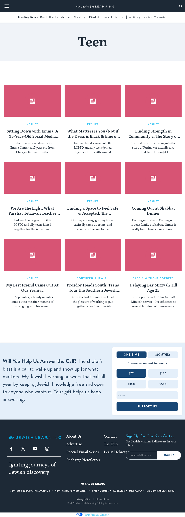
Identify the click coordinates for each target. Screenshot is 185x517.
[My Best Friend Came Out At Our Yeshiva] (32, 255)
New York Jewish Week (71, 490)
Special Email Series (82, 452)
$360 (131, 384)
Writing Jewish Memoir (147, 17)
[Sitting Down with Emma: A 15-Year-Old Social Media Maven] (32, 101)
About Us (74, 436)
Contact (110, 436)
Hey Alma (135, 490)
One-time (131, 355)
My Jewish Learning (161, 490)
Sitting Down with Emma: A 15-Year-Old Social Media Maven (32, 134)
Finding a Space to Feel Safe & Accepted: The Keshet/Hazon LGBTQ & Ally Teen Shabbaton (92, 211)
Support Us (147, 406)
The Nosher (100, 490)
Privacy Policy (83, 499)
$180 (163, 373)
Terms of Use (102, 499)
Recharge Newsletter (83, 460)
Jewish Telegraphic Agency (30, 490)
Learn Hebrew (115, 452)
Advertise (74, 444)
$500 (163, 384)
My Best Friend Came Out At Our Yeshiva (32, 288)
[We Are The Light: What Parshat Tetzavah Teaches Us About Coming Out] (32, 178)
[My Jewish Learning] (35, 440)
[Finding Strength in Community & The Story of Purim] (153, 101)
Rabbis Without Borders (153, 278)
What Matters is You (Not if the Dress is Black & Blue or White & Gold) (93, 134)
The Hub (111, 444)
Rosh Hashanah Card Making (62, 17)
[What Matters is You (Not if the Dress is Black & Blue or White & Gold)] (92, 101)
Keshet (32, 124)
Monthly (162, 355)
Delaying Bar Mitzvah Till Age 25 (153, 288)
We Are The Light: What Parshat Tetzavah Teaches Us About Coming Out (32, 211)
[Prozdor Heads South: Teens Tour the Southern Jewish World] (92, 255)
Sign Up (169, 455)
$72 (131, 373)
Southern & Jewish (93, 278)
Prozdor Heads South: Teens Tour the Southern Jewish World (93, 288)
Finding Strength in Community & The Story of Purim (153, 134)
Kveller (119, 490)
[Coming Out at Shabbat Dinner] (153, 178)
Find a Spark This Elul (107, 17)
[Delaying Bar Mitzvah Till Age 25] (153, 255)
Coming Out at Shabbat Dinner (153, 211)
